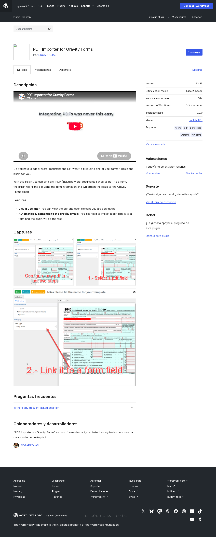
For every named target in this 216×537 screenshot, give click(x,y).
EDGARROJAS (47, 55)
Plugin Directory (22, 17)
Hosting (18, 491)
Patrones (57, 496)
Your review (153, 173)
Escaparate (58, 480)
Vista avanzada (155, 144)
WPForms (196, 135)
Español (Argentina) (56, 515)
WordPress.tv (99, 496)
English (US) (195, 120)
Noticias (18, 486)
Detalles (22, 69)
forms (178, 128)
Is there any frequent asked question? (37, 407)
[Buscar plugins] (49, 28)
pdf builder (195, 128)
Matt (171, 486)
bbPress (173, 491)
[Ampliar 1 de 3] (69, 242)
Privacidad (19, 496)
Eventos (133, 486)
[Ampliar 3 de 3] (131, 293)
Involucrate (135, 480)
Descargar (194, 52)
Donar (134, 491)
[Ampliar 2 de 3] (131, 242)
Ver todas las (194, 173)
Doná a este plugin (157, 236)
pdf (185, 128)
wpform (185, 135)
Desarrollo (65, 69)
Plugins (56, 491)
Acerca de (19, 480)
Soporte (197, 69)
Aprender (95, 480)
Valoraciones (43, 69)
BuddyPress (175, 496)
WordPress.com (177, 480)
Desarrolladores (99, 491)
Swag (133, 496)
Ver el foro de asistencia (161, 202)
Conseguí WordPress (196, 5)
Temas (55, 486)
